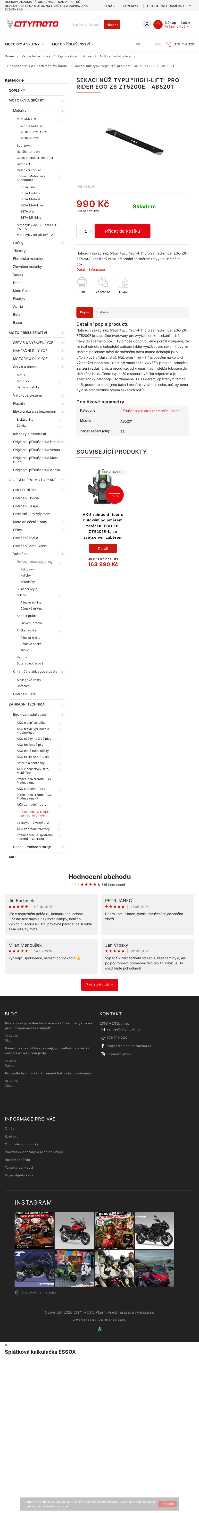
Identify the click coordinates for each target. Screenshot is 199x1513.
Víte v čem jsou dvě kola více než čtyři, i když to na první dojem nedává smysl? (48, 1025)
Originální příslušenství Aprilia (36, 470)
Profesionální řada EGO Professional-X (34, 796)
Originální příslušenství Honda (37, 442)
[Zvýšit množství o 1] (91, 232)
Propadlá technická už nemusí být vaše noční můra (48, 1073)
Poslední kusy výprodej (31, 514)
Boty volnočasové (30, 663)
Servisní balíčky (28, 387)
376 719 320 (117, 1037)
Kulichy (25, 575)
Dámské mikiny (31, 608)
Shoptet (90, 1319)
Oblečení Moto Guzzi (30, 546)
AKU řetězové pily (30, 745)
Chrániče (23, 686)
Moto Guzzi (22, 291)
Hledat (112, 25)
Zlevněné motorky (27, 266)
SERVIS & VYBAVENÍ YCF (33, 342)
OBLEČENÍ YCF (25, 490)
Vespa (18, 274)
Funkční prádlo (31, 623)
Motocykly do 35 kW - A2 (36, 235)
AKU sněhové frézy (31, 788)
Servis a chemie (26, 367)
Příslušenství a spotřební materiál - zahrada (35, 837)
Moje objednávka (19, 1175)
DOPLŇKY (17, 90)
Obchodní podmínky (166, 6)
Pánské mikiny (30, 602)
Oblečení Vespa (25, 506)
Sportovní (24, 145)
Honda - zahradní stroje (32, 847)
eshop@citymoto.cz (124, 1029)
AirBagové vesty (29, 680)
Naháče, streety (28, 151)
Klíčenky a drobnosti (29, 434)
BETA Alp (27, 211)
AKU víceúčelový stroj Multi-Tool (33, 770)
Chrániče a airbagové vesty (35, 671)
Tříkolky (19, 251)
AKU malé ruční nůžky (33, 751)
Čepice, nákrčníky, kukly (34, 562)
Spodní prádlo (27, 616)
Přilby (17, 530)
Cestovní (23, 164)
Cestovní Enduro (29, 170)
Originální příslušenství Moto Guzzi (35, 460)
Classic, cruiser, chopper (35, 158)
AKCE (13, 857)
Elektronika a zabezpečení (34, 411)
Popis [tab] (84, 312)
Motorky (19, 110)
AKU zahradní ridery (31, 804)
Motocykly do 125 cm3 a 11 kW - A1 (37, 226)
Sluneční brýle (27, 589)
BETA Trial (27, 187)
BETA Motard (30, 199)
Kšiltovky (27, 569)
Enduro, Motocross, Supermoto (32, 178)
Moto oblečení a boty (30, 522)
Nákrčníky (27, 582)
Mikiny (21, 595)
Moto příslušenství (28, 333)
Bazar (18, 322)
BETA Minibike (30, 217)
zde (65, 1506)
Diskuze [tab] (102, 312)
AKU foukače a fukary (33, 757)
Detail (103, 548)
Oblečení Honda (26, 498)
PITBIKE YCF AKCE (34, 132)
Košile (24, 650)
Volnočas (20, 554)
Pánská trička (30, 637)
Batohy (22, 657)
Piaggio (19, 298)
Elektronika (25, 419)
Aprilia (18, 306)
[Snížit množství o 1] (80, 232)
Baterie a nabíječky (31, 763)
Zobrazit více (99, 984)
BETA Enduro (30, 193)
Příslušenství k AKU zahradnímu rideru (34, 813)
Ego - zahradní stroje (30, 714)
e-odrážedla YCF (32, 126)
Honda (18, 282)
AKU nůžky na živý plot (34, 738)
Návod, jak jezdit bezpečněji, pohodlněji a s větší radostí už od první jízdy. (47, 1050)
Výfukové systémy (28, 395)
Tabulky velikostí (19, 1167)
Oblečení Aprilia (25, 538)
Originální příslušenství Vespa (36, 450)
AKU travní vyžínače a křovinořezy (33, 730)
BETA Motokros (32, 205)
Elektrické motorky (28, 258)
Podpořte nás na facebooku (130, 1046)
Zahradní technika (27, 704)
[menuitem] (26, 44)
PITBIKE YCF (29, 138)
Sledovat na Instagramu (41, 1292)
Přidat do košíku (122, 231)
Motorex (23, 381)
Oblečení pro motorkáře (32, 480)
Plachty (19, 403)
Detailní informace (90, 269)
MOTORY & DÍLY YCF (30, 359)
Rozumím (167, 1504)
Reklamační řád (17, 1160)
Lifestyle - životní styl (33, 822)
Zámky (22, 425)
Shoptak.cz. (117, 1319)
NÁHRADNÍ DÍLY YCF (30, 350)
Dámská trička (30, 644)
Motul (21, 375)
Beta (16, 314)
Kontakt (131, 6)
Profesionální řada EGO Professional (34, 780)
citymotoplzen (119, 1054)
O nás (109, 6)
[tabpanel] (102, 521)
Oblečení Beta (24, 694)
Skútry (18, 243)
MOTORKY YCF (28, 119)
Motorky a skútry (27, 100)
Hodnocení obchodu (99, 876)
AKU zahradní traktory (33, 829)
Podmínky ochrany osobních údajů (34, 1152)
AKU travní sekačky (31, 722)
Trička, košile (26, 630)
